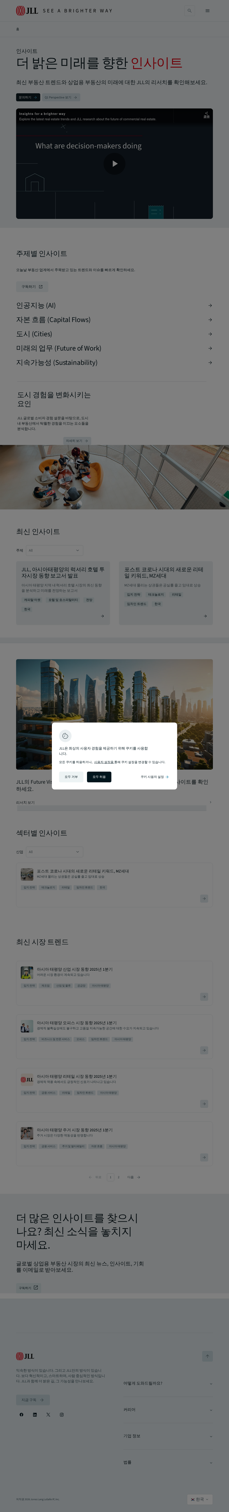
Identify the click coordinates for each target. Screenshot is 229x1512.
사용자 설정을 (104, 762)
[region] (114, 756)
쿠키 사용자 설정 (155, 777)
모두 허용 (99, 777)
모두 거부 (71, 777)
